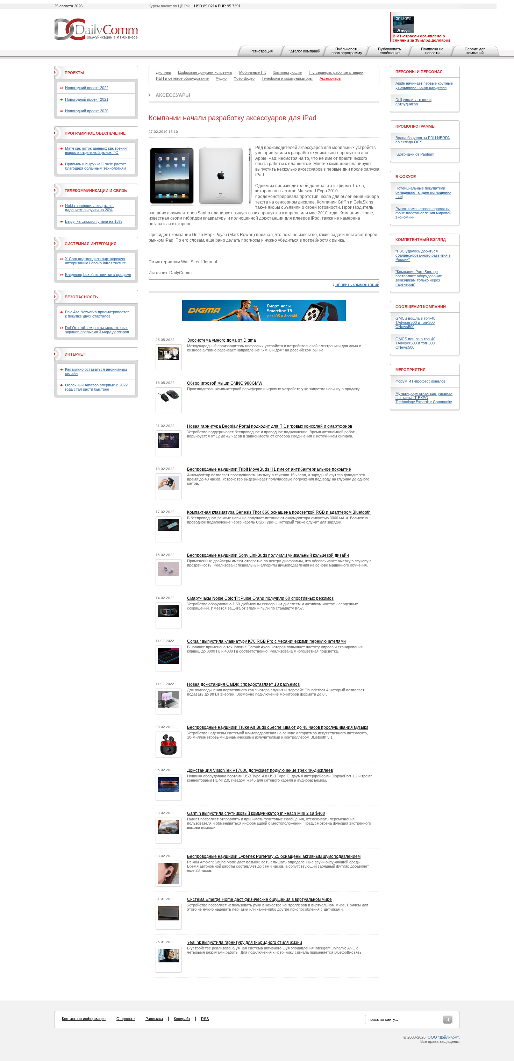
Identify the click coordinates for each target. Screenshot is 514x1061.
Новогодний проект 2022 (86, 88)
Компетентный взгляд (420, 239)
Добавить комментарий (356, 284)
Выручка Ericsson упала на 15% (93, 221)
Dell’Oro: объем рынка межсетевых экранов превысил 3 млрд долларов (97, 330)
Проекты (74, 73)
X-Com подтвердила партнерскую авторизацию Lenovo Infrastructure (95, 261)
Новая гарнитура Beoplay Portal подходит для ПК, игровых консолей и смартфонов (269, 426)
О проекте (125, 1019)
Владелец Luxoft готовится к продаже (98, 274)
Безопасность (81, 297)
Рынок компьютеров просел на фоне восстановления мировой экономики (423, 213)
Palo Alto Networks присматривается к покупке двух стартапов (97, 314)
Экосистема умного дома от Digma (221, 340)
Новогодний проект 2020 (86, 111)
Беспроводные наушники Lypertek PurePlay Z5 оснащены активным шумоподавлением (273, 856)
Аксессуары (173, 95)
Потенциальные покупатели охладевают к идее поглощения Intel (423, 192)
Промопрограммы (415, 126)
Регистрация (261, 51)
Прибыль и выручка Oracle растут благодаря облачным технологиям (95, 166)
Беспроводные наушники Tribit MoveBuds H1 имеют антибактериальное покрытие (269, 469)
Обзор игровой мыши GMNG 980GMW (224, 383)
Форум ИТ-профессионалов (420, 381)
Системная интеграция (90, 244)
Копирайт (182, 1019)
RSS (205, 1019)
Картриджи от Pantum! (414, 154)
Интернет (75, 354)
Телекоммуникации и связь (96, 190)
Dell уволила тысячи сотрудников (413, 102)
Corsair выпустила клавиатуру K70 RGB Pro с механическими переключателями (266, 641)
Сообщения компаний (420, 307)
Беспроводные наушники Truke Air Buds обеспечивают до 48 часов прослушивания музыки (277, 727)
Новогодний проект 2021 (86, 99)
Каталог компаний (304, 51)
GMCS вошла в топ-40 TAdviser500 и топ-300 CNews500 (415, 322)
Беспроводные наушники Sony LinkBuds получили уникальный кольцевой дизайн (268, 555)
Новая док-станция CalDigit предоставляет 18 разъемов (243, 684)
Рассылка (154, 1019)
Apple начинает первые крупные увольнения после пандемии (424, 85)
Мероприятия (410, 370)
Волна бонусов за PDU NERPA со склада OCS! (422, 140)
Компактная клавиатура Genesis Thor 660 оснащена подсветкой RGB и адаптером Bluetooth (279, 512)
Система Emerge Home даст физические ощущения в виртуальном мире (259, 899)
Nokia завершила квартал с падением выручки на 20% (89, 208)
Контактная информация (84, 1019)
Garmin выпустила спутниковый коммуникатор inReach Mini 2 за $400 (256, 813)
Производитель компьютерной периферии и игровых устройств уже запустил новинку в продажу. (273, 389)
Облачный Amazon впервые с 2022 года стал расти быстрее (96, 387)
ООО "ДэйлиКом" (443, 1037)
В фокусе (405, 177)
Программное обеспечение (95, 133)
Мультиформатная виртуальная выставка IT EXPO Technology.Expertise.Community (423, 397)
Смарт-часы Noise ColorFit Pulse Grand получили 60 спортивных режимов (260, 598)
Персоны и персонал (419, 72)
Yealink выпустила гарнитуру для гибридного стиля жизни (244, 942)
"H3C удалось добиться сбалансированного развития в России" (423, 255)
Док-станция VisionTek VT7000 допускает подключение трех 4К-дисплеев (260, 770)
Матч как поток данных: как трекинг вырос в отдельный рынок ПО (96, 150)
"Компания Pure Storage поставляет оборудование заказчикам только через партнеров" (418, 278)
